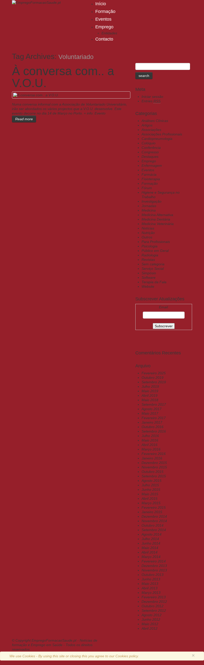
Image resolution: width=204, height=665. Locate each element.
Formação (105, 11)
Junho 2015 (151, 490)
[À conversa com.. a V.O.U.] (36, 95)
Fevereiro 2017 (154, 418)
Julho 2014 (150, 539)
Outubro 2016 (152, 427)
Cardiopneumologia (157, 139)
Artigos (147, 125)
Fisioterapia (151, 179)
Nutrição (148, 233)
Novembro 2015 (154, 467)
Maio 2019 (150, 391)
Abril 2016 (149, 445)
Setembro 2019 (154, 382)
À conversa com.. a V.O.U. (63, 77)
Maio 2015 (150, 494)
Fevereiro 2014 (154, 561)
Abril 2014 (149, 552)
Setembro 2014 (154, 530)
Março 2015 (151, 503)
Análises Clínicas (155, 121)
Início (100, 3)
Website (148, 286)
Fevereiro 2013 (154, 597)
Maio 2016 (150, 440)
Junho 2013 (151, 579)
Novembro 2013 (154, 570)
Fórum (147, 188)
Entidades (109, 33)
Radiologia (150, 255)
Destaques (150, 157)
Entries (151, 101)
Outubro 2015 (152, 472)
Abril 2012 (149, 628)
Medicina (149, 210)
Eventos (103, 19)
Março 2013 (151, 593)
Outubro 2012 (152, 606)
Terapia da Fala (154, 282)
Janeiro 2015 (152, 512)
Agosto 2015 (151, 481)
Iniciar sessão (152, 97)
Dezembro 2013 (154, 566)
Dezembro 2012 (154, 602)
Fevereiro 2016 (154, 454)
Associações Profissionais (162, 134)
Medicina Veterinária (158, 224)
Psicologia (149, 246)
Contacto (104, 39)
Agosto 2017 (151, 409)
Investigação (151, 201)
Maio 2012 (150, 624)
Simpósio (149, 273)
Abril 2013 (149, 588)
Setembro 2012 (154, 610)
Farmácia (149, 174)
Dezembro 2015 (154, 463)
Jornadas (149, 206)
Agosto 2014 (151, 534)
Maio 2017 (150, 413)
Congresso (150, 152)
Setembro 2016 (154, 431)
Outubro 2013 (152, 575)
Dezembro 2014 (154, 516)
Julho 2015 (150, 485)
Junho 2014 (151, 543)
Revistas (148, 260)
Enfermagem (152, 165)
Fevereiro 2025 (154, 373)
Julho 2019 (150, 386)
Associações (151, 130)
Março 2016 (151, 449)
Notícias (148, 228)
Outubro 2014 (152, 525)
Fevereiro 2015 (154, 507)
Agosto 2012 (151, 615)
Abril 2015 (149, 498)
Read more (24, 119)
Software (148, 277)
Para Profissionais (156, 242)
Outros (147, 237)
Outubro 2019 (152, 378)
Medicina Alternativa (157, 215)
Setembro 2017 (154, 404)
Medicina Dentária (156, 219)
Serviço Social (153, 269)
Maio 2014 (150, 548)
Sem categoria (153, 264)
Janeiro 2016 (152, 458)
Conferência (151, 148)
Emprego (104, 26)
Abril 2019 (149, 395)
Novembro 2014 (154, 521)
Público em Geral (155, 251)
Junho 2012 (151, 619)
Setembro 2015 (154, 476)
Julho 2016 (150, 436)
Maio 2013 (150, 584)
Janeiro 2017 (152, 422)
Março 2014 (151, 557)
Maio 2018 (150, 400)
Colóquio (148, 143)
